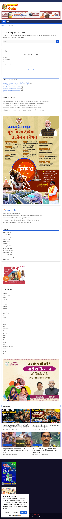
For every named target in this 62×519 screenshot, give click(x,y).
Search (57, 41)
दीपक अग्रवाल (15, 429)
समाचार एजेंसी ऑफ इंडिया (8, 346)
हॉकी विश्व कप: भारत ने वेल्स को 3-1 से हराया (12, 89)
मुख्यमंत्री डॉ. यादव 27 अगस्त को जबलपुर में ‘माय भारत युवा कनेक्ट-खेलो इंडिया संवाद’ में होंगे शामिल (22, 215)
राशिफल (4, 340)
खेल (3, 315)
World (4, 302)
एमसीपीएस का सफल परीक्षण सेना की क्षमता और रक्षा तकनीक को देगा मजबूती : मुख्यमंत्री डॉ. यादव (22, 220)
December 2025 (6, 250)
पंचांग (4, 326)
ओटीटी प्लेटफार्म (6, 313)
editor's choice (6, 295)
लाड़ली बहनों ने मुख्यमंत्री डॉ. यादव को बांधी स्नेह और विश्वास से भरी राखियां (17, 222)
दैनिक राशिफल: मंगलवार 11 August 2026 (11, 87)
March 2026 (5, 243)
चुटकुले (4, 317)
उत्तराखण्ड (5, 311)
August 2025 (6, 259)
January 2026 (6, 248)
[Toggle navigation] (8, 21)
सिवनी (4, 353)
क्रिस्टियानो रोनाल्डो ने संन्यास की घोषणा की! (11, 91)
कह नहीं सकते (8, 64)
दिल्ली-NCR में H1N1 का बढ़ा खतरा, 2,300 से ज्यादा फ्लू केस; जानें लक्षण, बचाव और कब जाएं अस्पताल (23, 110)
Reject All (15, 512)
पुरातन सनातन (5, 329)
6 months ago (7, 454)
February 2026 (6, 246)
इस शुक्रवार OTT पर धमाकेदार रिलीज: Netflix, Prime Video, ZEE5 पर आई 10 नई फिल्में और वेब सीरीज (15, 450)
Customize (7, 512)
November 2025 (7, 252)
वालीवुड (4, 342)
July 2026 (5, 234)
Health (4, 297)
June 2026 (5, 237)
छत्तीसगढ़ (4, 320)
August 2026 (6, 232)
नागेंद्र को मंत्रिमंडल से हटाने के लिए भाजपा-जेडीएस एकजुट (15, 85)
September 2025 (7, 257)
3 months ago (7, 429)
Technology (5, 299)
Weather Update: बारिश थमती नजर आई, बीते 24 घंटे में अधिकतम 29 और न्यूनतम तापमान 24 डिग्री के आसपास (26, 101)
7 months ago (37, 454)
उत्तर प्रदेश (5, 308)
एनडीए (6, 57)
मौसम (4, 337)
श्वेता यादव (15, 454)
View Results (31, 69)
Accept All (23, 512)
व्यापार (4, 344)
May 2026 (5, 239)
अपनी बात (5, 306)
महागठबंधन (7, 59)
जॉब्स (4, 322)
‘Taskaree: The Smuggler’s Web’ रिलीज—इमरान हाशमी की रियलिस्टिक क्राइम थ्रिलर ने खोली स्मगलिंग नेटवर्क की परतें (45, 450)
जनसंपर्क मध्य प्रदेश (10, 210)
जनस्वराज (7, 62)
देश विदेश (4, 324)
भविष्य (4, 331)
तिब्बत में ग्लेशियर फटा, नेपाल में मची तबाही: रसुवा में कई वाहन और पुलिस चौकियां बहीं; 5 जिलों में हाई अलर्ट (23, 103)
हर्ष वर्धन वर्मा (45, 429)
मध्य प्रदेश (5, 333)
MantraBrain (42, 516)
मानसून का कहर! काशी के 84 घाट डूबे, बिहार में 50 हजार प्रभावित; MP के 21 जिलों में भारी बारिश (22, 108)
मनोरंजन (4, 335)
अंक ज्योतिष (5, 304)
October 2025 (6, 255)
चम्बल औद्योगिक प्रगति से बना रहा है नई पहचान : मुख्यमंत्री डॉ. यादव (16, 218)
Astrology (5, 293)
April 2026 (5, 241)
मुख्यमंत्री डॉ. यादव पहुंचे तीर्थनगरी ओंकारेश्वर (11, 213)
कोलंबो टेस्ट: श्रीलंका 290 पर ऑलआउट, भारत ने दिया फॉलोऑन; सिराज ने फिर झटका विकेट (21, 105)
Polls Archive (6, 73)
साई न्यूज (4, 349)
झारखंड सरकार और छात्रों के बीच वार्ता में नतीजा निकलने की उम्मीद (16, 83)
